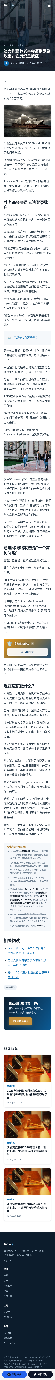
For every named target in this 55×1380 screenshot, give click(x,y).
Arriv (9, 5)
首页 (6, 45)
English (7, 1260)
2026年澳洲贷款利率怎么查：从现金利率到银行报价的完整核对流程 (27, 1094)
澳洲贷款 (20, 45)
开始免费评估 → (20, 1021)
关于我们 (8, 1332)
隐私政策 (8, 1338)
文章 (12, 45)
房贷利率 (8, 1317)
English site (9, 1343)
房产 (6, 1280)
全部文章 (8, 1296)
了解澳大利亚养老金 (25, 337)
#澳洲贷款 (10, 987)
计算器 (7, 1311)
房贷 (6, 1275)
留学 (6, 1291)
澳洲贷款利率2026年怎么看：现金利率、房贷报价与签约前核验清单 (27, 1151)
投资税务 (8, 1285)
